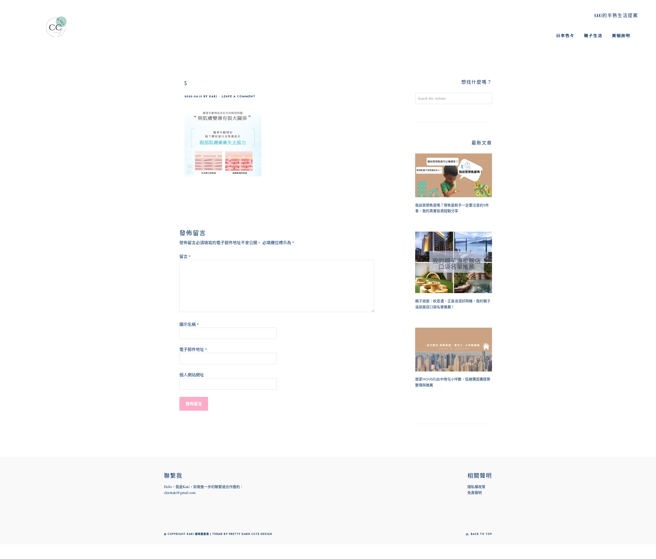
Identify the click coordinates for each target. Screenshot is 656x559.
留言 (185, 256)
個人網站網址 (191, 374)
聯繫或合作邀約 (227, 486)
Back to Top (481, 534)
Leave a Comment (238, 96)
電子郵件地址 (193, 349)
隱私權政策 (476, 486)
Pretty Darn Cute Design (250, 534)
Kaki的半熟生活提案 (56, 26)
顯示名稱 (189, 324)
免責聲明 (474, 492)
